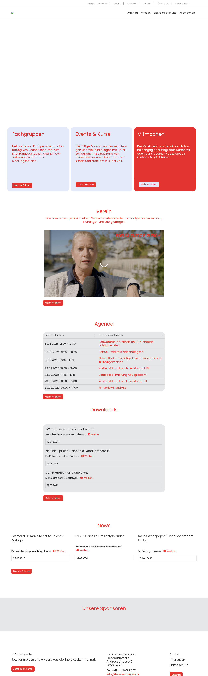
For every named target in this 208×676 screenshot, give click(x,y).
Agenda (132, 12)
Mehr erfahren (22, 185)
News (147, 3)
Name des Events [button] (111, 335)
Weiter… (96, 434)
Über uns (163, 3)
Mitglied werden (97, 3)
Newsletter (182, 3)
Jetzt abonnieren (23, 668)
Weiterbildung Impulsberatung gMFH (124, 368)
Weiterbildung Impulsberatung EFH (123, 381)
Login (117, 3)
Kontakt (132, 3)
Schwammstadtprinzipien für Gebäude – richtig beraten (127, 344)
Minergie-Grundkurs (112, 388)
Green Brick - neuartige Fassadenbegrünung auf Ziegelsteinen (130, 360)
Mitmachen (187, 12)
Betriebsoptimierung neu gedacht (122, 375)
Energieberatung (165, 12)
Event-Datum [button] (54, 335)
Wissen (146, 12)
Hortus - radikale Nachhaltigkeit (121, 352)
